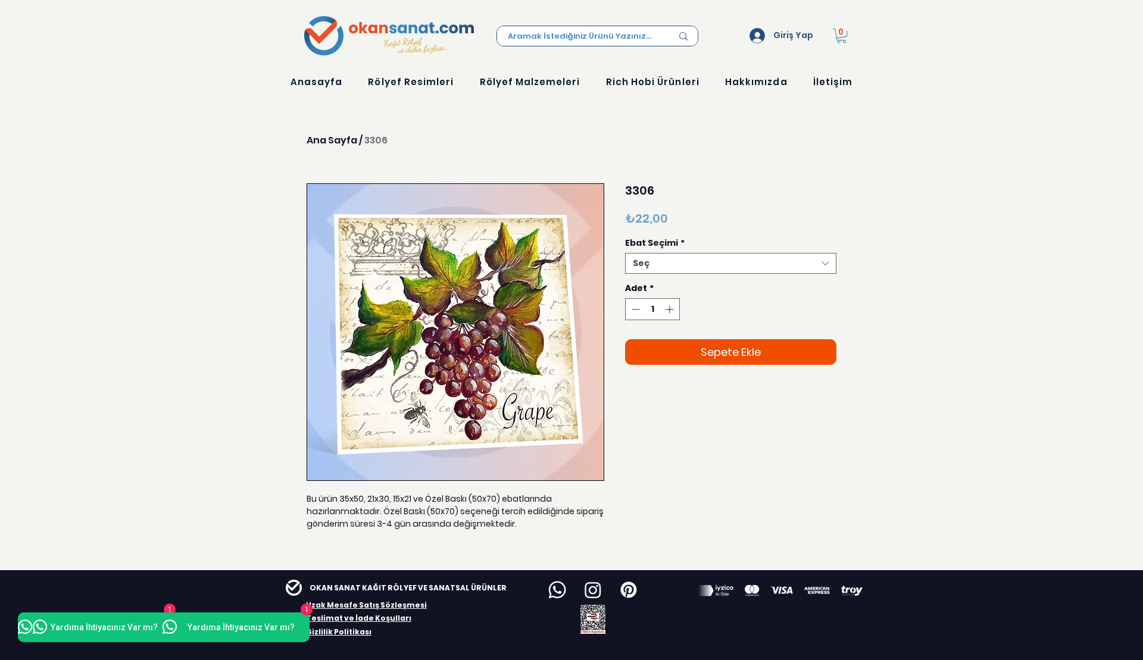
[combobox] (730, 263)
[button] (841, 36)
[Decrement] (634, 309)
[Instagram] (593, 589)
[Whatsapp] (557, 589)
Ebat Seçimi (655, 243)
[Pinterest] (628, 589)
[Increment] (670, 309)
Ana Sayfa (332, 140)
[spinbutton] (652, 309)
